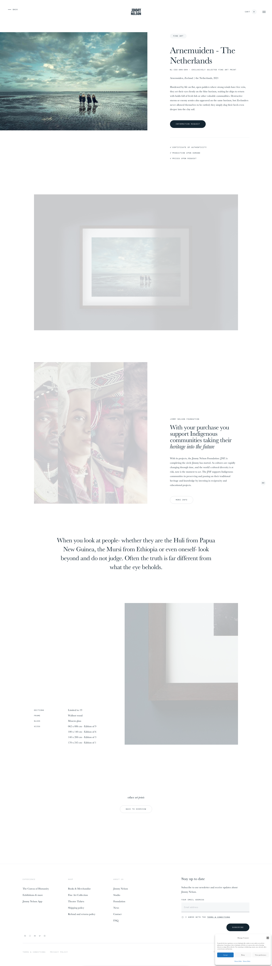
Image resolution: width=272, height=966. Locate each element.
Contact (117, 914)
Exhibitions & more (33, 895)
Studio (116, 895)
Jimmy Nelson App (32, 901)
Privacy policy (59, 952)
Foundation (119, 901)
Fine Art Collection (78, 895)
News (116, 907)
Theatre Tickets (76, 901)
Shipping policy (76, 907)
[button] (268, 938)
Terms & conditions (34, 952)
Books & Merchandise (79, 888)
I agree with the (208, 917)
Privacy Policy (238, 961)
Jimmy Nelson (120, 888)
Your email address (192, 900)
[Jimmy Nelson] (136, 12)
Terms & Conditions (218, 917)
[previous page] (8, 9)
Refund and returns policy (81, 914)
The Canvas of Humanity (36, 888)
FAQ (115, 920)
